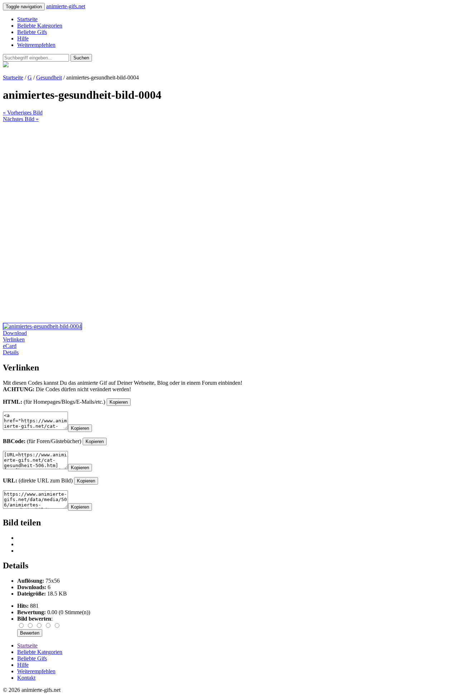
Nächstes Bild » (21, 119)
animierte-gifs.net (65, 6)
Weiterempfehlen (36, 45)
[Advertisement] (217, 172)
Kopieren (118, 402)
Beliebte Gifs (32, 32)
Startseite (27, 19)
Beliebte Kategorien (39, 26)
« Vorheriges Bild (23, 113)
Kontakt (26, 678)
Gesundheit (49, 77)
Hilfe (23, 38)
